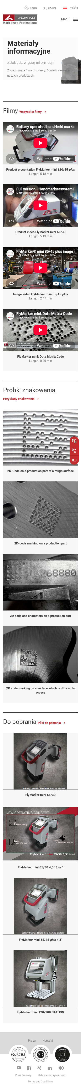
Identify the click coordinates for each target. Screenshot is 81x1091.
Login (33, 7)
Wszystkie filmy (30, 112)
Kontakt (48, 1040)
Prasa (32, 1040)
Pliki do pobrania (49, 723)
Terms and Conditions (40, 1081)
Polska (73, 7)
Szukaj (52, 7)
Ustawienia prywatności (52, 1075)
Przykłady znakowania (18, 399)
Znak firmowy (23, 1075)
